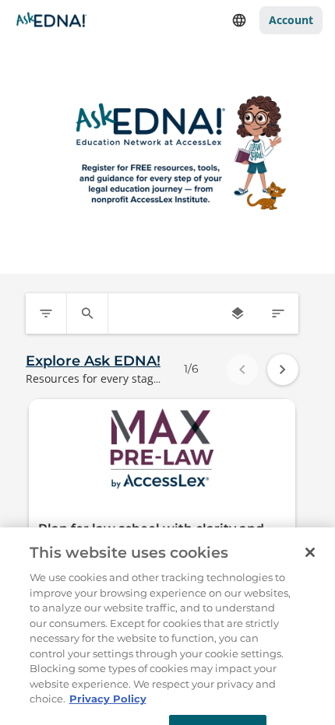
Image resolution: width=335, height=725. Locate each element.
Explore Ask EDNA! (93, 361)
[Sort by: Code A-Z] (278, 313)
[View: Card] (238, 313)
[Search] (87, 313)
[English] (239, 20)
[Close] (310, 541)
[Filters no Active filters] (46, 313)
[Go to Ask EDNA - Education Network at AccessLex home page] (51, 20)
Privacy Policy (107, 687)
